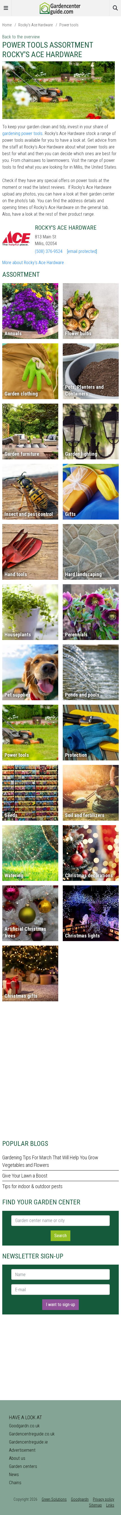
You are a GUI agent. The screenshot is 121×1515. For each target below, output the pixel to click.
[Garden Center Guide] (60, 7)
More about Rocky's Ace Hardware (33, 262)
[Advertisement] (60, 1073)
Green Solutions (54, 1499)
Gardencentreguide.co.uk (32, 1434)
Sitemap (95, 1505)
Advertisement (22, 1450)
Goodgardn (80, 1499)
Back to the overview (21, 36)
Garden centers (23, 1466)
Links (110, 1505)
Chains (15, 1482)
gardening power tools (22, 133)
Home (7, 25)
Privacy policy (103, 1499)
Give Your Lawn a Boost (24, 1176)
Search (60, 1235)
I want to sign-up (60, 1304)
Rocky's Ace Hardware (35, 25)
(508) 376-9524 (48, 251)
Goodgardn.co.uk (24, 1425)
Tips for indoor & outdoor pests (32, 1186)
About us (17, 1458)
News (14, 1474)
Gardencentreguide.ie (28, 1442)
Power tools (69, 25)
